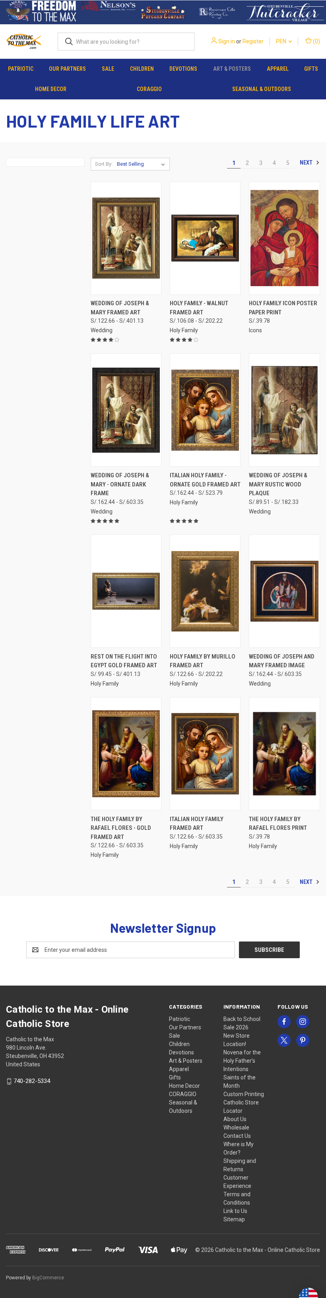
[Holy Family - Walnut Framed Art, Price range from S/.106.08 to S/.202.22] (205, 238)
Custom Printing (243, 1094)
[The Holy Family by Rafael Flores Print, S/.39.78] (284, 754)
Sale (108, 69)
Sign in (226, 41)
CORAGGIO (149, 89)
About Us (234, 1119)
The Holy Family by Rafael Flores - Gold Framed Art (121, 828)
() (316, 41)
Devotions (183, 69)
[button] (41, 12)
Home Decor (50, 89)
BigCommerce (48, 1278)
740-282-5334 (32, 1081)
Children (142, 69)
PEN (281, 41)
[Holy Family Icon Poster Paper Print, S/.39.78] (284, 238)
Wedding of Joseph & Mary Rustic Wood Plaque (278, 484)
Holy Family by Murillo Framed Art (202, 661)
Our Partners (67, 69)
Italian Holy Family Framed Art (196, 824)
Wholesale (236, 1127)
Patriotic (20, 69)
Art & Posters (232, 69)
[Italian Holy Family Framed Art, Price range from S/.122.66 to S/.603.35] (205, 754)
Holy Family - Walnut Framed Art (199, 308)
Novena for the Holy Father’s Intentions (242, 1060)
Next (307, 162)
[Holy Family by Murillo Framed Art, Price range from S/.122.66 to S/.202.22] (205, 591)
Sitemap (234, 1219)
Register (253, 41)
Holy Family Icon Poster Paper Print (283, 308)
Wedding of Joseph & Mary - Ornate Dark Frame (120, 484)
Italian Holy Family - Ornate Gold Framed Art (205, 480)
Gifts (311, 69)
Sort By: (104, 164)
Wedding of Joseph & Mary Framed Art (120, 308)
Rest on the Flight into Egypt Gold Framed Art (124, 661)
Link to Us (235, 1211)
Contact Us (237, 1136)
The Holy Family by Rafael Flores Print (278, 824)
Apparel (278, 69)
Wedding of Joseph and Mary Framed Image (281, 661)
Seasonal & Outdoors (261, 89)
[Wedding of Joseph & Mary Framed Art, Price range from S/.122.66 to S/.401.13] (126, 238)
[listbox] (142, 164)
